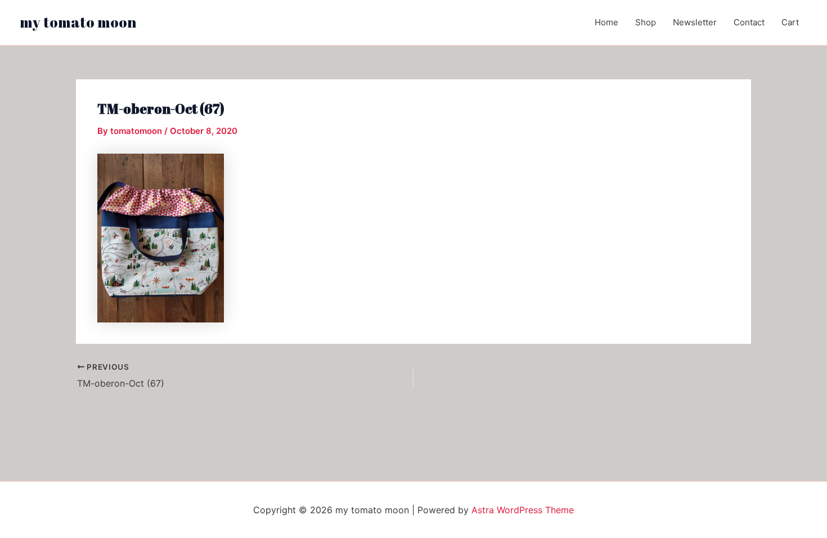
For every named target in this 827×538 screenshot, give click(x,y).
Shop (645, 22)
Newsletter (695, 22)
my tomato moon (78, 22)
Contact (749, 22)
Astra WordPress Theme (522, 509)
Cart (790, 22)
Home (606, 22)
